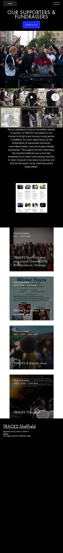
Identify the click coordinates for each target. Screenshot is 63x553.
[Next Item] (55, 97)
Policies (6, 433)
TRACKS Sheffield (19, 426)
